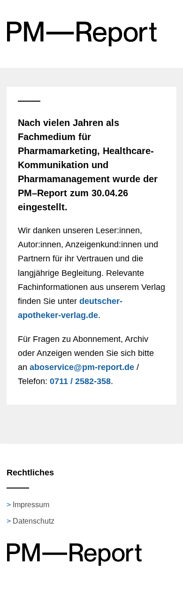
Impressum (31, 505)
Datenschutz (33, 521)
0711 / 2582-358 (80, 381)
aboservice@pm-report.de (82, 367)
